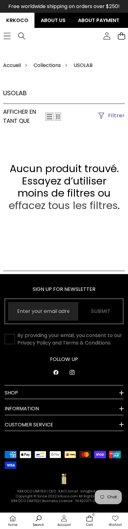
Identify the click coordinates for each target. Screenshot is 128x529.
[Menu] (7, 36)
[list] (49, 117)
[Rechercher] (22, 36)
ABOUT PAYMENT (98, 20)
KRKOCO (17, 20)
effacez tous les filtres (63, 205)
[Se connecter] (107, 36)
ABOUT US (53, 20)
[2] (58, 117)
